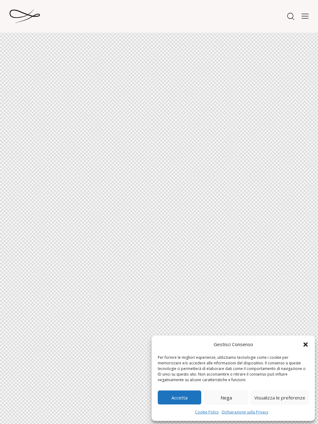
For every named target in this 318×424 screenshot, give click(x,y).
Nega (226, 398)
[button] (305, 344)
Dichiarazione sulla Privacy (245, 412)
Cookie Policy (207, 412)
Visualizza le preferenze (279, 398)
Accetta (179, 398)
